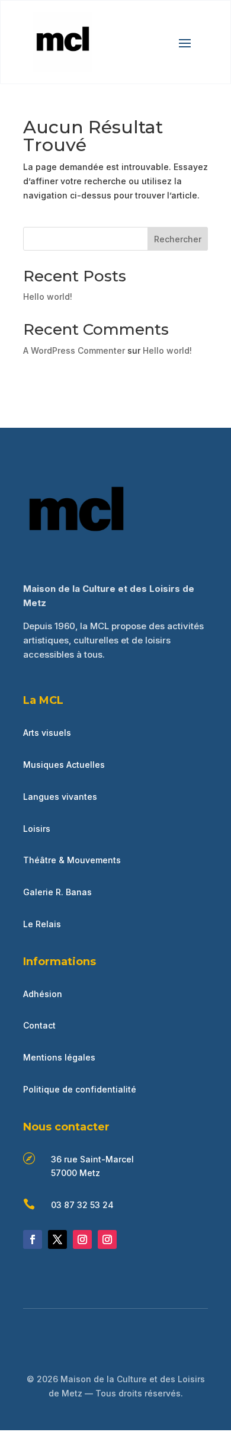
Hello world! (47, 296)
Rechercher (177, 239)
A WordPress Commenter (74, 350)
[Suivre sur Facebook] (32, 1239)
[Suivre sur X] (57, 1239)
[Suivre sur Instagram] (82, 1239)
